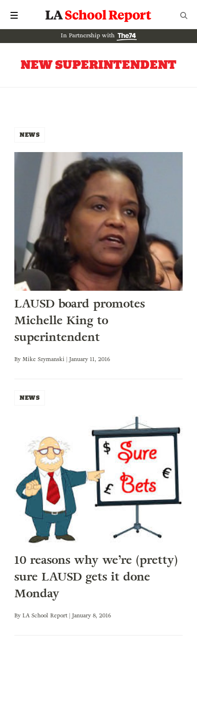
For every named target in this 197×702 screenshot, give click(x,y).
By (18, 359)
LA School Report (98, 15)
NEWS (30, 134)
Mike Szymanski (43, 359)
